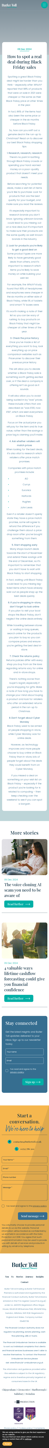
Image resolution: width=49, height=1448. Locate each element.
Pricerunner (15, 358)
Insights (40, 1276)
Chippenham (9, 1389)
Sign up (30, 1082)
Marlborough (39, 1389)
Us (12, 1276)
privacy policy (17, 1072)
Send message (30, 1216)
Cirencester (23, 1389)
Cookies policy (25, 1428)
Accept (7, 1444)
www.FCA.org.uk (38, 1301)
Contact (24, 1282)
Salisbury (19, 1393)
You (7, 1276)
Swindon (30, 1393)
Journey (29, 1276)
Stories (19, 1276)
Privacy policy (10, 1428)
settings (28, 1439)
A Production (24, 1402)
